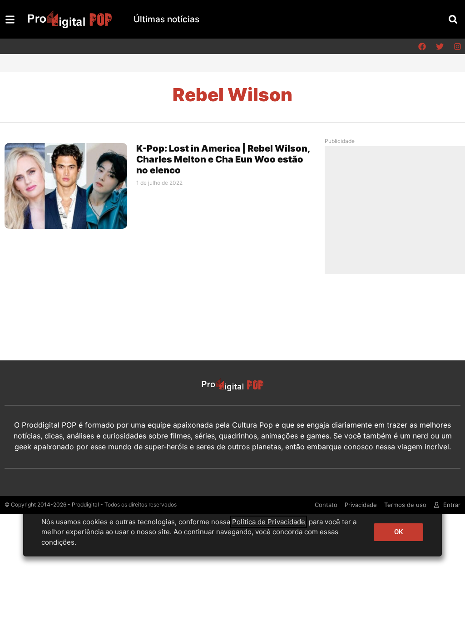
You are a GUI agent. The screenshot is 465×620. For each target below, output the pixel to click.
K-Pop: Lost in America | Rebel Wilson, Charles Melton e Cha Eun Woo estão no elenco (223, 159)
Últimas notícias (166, 19)
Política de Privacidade (268, 521)
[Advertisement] (398, 209)
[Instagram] (457, 46)
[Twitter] (439, 46)
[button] (452, 19)
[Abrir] (10, 19)
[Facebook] (422, 46)
